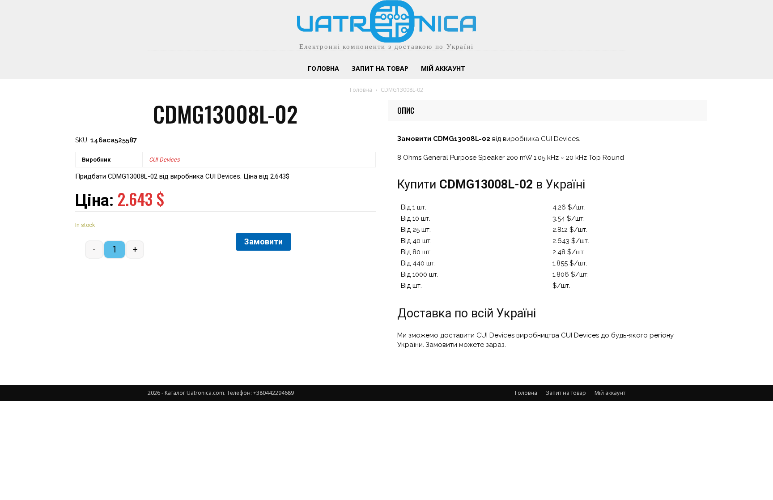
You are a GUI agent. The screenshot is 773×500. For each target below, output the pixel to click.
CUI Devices (164, 159)
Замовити (263, 241)
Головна (361, 90)
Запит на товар (566, 393)
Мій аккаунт (610, 393)
